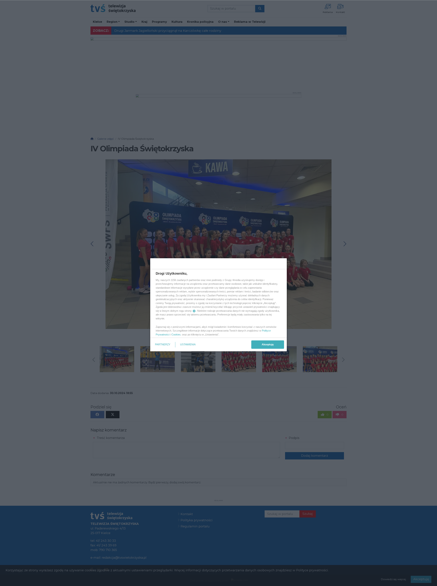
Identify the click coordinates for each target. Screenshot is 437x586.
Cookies (176, 334)
